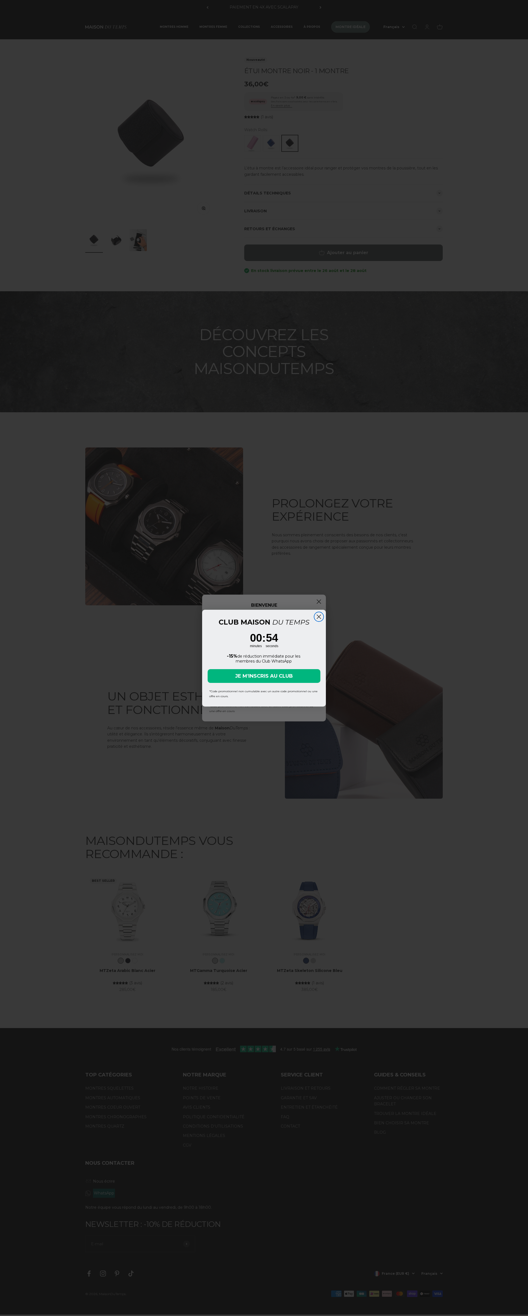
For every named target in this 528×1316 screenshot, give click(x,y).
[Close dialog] (319, 617)
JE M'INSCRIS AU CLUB (264, 676)
